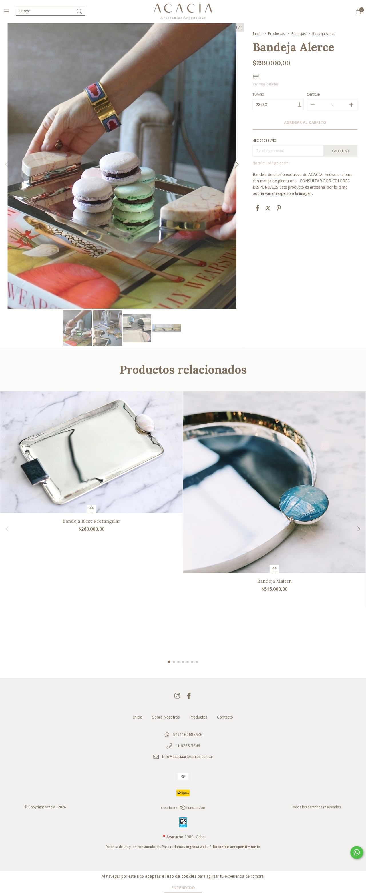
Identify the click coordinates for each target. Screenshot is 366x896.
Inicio (257, 34)
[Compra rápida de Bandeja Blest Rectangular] (91, 509)
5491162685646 (187, 734)
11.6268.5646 (187, 745)
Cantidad (313, 94)
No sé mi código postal (271, 163)
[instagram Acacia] (177, 695)
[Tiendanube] (183, 809)
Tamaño (258, 94)
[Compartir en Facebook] (257, 208)
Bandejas (298, 34)
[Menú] (10, 11)
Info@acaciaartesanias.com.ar (187, 757)
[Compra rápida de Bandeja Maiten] (274, 569)
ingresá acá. (197, 847)
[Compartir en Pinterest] (278, 208)
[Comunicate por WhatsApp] (356, 852)
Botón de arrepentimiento (236, 847)
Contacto (225, 717)
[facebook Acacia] (189, 695)
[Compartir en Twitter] (268, 208)
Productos (276, 34)
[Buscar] (79, 11)
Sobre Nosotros (166, 717)
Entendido (183, 887)
